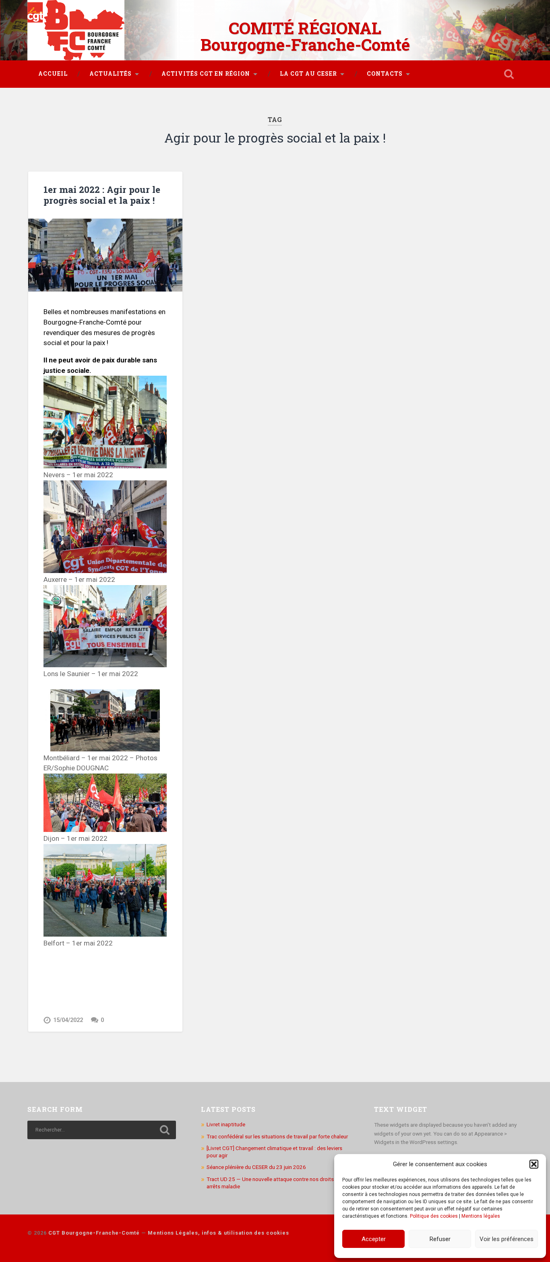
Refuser (440, 1239)
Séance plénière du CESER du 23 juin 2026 (256, 1167)
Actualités (110, 73)
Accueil (53, 73)
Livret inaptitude (226, 1124)
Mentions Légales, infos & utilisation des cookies (218, 1233)
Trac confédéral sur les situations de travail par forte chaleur (277, 1136)
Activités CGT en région (205, 73)
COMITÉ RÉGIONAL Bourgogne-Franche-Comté (305, 36)
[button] (534, 1164)
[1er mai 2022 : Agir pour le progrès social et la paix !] (105, 255)
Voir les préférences (506, 1239)
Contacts (385, 73)
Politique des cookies (434, 1216)
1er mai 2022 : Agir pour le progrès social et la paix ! (101, 194)
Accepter (374, 1239)
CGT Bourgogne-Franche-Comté (94, 1233)
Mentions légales (480, 1216)
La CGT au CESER (308, 73)
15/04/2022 (68, 1020)
